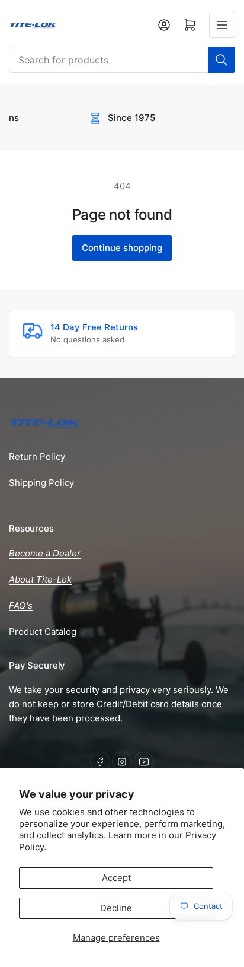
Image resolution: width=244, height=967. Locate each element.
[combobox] (122, 60)
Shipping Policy (41, 482)
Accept (116, 877)
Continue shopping (122, 247)
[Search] (221, 59)
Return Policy (37, 456)
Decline (116, 908)
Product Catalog (42, 631)
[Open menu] (222, 25)
